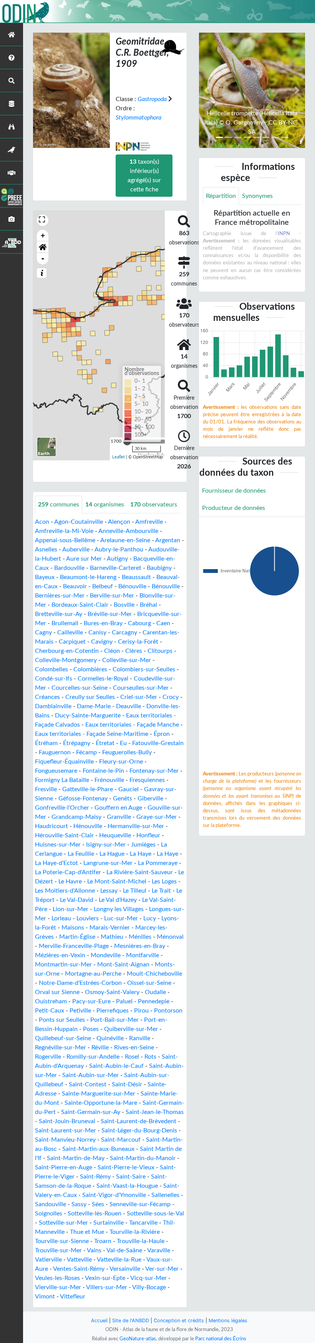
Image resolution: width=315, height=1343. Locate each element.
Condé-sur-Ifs (53, 679)
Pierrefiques (112, 1011)
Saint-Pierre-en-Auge (63, 1167)
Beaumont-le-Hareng (88, 577)
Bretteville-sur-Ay (58, 614)
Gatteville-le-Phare (87, 789)
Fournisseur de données (234, 491)
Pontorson (168, 1011)
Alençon (119, 522)
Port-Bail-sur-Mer (114, 1020)
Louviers (87, 918)
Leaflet (118, 457)
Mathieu (112, 937)
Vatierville (48, 1260)
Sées (98, 1204)
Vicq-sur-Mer (148, 1278)
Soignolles (48, 1213)
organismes (104, 504)
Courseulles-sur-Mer (141, 688)
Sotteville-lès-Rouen (94, 1213)
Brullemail (64, 623)
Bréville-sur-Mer (110, 614)
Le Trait (161, 891)
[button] (42, 247)
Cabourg (139, 623)
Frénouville (109, 780)
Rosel (132, 1057)
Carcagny (124, 632)
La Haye (140, 854)
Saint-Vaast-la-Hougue (127, 1186)
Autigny (117, 559)
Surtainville (108, 1223)
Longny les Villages (119, 909)
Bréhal (148, 605)
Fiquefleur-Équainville (64, 762)
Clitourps (160, 651)
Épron (162, 734)
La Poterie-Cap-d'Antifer (68, 872)
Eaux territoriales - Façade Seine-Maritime (91, 734)
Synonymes (257, 196)
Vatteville (79, 1260)
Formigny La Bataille (62, 780)
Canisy (97, 632)
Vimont (45, 1296)
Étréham (46, 743)
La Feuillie (81, 854)
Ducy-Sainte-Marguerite (88, 715)
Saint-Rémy (95, 1177)
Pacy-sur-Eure (91, 1001)
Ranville (139, 1038)
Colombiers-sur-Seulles (144, 669)
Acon (42, 522)
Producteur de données (233, 508)
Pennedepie (153, 1001)
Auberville (76, 549)
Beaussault (136, 577)
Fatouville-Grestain (158, 743)
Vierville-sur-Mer (58, 1287)
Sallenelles (165, 1195)
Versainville (124, 1269)
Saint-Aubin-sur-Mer (90, 1075)
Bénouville (132, 586)
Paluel (124, 1001)
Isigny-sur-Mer (106, 845)
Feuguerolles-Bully (127, 752)
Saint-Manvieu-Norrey (65, 1140)
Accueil (99, 1320)
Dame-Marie (94, 706)
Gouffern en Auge (118, 808)
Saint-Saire (131, 1177)
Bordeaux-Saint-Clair (79, 605)
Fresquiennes (147, 780)
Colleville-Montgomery (66, 660)
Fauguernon (55, 752)
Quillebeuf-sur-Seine (63, 1038)
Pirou (141, 1011)
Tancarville (143, 1223)
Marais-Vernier (110, 928)
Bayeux (45, 577)
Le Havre (70, 881)
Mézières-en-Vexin (60, 955)
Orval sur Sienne (57, 992)
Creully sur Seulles (90, 697)
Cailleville (70, 632)
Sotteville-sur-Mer (63, 1223)
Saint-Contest (87, 1084)
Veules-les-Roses (57, 1278)
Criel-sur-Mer (138, 697)
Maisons (72, 928)
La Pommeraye (157, 863)
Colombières (90, 669)
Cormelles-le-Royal (103, 679)
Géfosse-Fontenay (83, 798)
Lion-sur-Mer (70, 909)
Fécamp (86, 752)
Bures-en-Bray (103, 623)
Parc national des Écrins (220, 1338)
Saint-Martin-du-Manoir (143, 1158)
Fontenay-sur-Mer (154, 771)
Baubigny (159, 568)
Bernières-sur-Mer (60, 596)
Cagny (43, 632)
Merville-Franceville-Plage (74, 946)
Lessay (109, 891)
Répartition (221, 196)
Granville (119, 817)
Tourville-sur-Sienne (62, 1241)
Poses (91, 1029)
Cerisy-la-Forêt (138, 642)
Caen (163, 623)
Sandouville (50, 1204)
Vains (94, 1250)
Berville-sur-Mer (112, 596)
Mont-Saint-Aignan (123, 964)
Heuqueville (115, 835)
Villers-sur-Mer (106, 1287)
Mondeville (106, 955)
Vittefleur (72, 1296)
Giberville (150, 798)
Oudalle (155, 992)
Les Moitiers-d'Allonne (65, 891)
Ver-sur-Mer (162, 1269)
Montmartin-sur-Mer (63, 964)
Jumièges (143, 845)
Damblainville (53, 706)
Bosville (124, 605)
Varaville (158, 1250)
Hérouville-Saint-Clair (64, 835)
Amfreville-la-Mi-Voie (64, 531)
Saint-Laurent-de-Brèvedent (138, 1121)
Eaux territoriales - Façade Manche (132, 725)
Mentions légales (228, 1320)
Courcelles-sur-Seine (79, 688)
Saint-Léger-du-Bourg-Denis (139, 1130)
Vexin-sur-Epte (105, 1278)
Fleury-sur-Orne (121, 762)
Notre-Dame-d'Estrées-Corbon (80, 983)
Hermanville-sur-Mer (136, 826)
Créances (47, 697)
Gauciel (128, 789)
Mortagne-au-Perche (93, 974)
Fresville (46, 789)
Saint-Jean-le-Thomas (155, 1112)
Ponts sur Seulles (62, 1020)
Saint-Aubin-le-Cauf (116, 1066)
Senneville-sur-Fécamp (140, 1204)
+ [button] (43, 235)
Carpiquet (72, 642)
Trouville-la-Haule (140, 1241)
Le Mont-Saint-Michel (116, 881)
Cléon (112, 651)
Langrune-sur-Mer (108, 863)
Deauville (128, 706)
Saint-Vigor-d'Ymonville (114, 1195)
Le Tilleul (134, 891)
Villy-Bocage (149, 1287)
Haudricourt (51, 826)
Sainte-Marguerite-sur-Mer (98, 1094)
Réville (100, 1047)
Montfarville (142, 955)
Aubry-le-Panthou (118, 549)
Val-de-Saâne (124, 1250)
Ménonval (170, 937)
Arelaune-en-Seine (125, 540)
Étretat (105, 743)
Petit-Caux (49, 1011)
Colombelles (51, 669)
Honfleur (148, 835)
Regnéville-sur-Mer (60, 1047)
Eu (123, 743)
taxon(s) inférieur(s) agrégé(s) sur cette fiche (144, 176)
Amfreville (149, 522)
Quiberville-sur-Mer (131, 1029)
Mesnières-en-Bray (139, 946)
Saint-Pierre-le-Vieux (126, 1167)
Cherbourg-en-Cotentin (67, 651)
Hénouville (87, 826)
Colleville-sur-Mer (126, 660)
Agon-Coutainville (78, 522)
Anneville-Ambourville (128, 531)
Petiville (80, 1011)
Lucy (149, 918)
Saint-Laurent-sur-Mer (65, 1130)
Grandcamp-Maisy (76, 817)
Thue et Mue (87, 1232)
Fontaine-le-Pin (103, 771)
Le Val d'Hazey (118, 900)
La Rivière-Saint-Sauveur (139, 872)
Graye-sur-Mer (156, 817)
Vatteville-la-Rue (119, 1260)
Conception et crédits (179, 1320)
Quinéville (110, 1038)
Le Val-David (76, 900)
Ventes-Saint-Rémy (78, 1269)
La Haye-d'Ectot (56, 863)
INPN (284, 233)
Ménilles (140, 937)
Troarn (102, 1241)
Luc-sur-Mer (121, 918)
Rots (150, 1057)
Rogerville (48, 1057)
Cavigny (102, 642)
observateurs (153, 504)
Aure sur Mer (84, 559)
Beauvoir (75, 586)
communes (58, 504)
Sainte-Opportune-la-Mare (101, 1103)
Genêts (122, 798)
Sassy (78, 1204)
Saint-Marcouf (121, 1140)
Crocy (170, 697)
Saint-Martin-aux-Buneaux (98, 1149)
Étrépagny (76, 743)
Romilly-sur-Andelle (92, 1057)
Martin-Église (77, 937)
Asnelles (46, 549)
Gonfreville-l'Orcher (62, 808)
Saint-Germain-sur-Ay (90, 1112)
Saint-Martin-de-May (75, 1158)
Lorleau (61, 918)
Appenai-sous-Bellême (65, 540)
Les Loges (164, 881)
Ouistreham (51, 1001)
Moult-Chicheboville (154, 974)
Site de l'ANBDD (130, 1320)
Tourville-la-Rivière (134, 1232)
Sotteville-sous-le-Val (155, 1213)
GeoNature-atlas (137, 1338)
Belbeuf (102, 586)
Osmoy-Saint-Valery (112, 992)
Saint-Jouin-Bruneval (67, 1121)
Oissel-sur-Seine (149, 983)
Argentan (167, 540)
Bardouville (69, 568)
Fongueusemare (56, 771)
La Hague (111, 854)
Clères (133, 651)
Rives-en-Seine (134, 1047)
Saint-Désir (127, 1084)
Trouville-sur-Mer (58, 1250)
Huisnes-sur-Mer (58, 845)
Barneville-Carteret (115, 568)
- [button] (43, 258)
